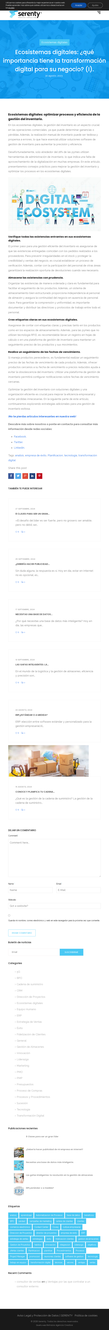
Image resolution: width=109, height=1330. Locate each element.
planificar (48, 1250)
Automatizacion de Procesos (49, 1215)
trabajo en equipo (18, 1262)
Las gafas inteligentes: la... (32, 664)
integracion (65, 1245)
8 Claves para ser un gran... (32, 513)
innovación (50, 1245)
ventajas (81, 1262)
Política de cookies (86, 1315)
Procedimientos (64, 1250)
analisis (19, 455)
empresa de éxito (35, 455)
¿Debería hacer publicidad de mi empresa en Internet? (54, 1149)
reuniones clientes (52, 1256)
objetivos (92, 1245)
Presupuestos (25, 1084)
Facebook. (20, 436)
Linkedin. (19, 447)
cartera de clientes (64, 1221)
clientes (80, 1221)
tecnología (70, 455)
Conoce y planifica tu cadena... (35, 791)
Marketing (23, 1065)
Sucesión (22, 1103)
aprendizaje (26, 1215)
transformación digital (41, 1262)
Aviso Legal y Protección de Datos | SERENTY (45, 1315)
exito (49, 1239)
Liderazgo (23, 1059)
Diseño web (41, 1325)
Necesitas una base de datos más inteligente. (50, 1162)
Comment (13, 836)
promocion (34, 1256)
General (21, 1040)
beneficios (89, 1215)
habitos (37, 1245)
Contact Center (41, 1227)
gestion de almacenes (88, 1239)
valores (70, 1262)
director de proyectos (46, 1233)
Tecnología (23, 1109)
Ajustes (95, 5)
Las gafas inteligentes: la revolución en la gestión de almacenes (59, 1175)
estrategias (37, 1239)
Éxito (20, 1028)
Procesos (80, 1250)
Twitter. (18, 442)
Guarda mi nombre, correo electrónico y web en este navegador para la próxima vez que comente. (54, 920)
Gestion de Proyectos (20, 1245)
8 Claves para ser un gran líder (42, 1136)
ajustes (11, 8)
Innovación (23, 1053)
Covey (56, 1227)
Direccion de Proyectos (21, 1233)
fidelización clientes (65, 1239)
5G (18, 971)
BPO (19, 977)
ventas (92, 1262)
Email (59, 884)
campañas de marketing (41, 1221)
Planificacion (55, 455)
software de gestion (74, 1256)
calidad (21, 1221)
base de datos (73, 1215)
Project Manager (17, 1256)
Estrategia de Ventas (29, 1021)
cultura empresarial (72, 1227)
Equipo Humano (26, 1009)
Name (11, 884)
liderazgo (79, 1245)
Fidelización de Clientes (31, 1034)
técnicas (58, 1262)
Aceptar (78, 5)
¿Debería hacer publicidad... (32, 564)
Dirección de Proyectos (31, 996)
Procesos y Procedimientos (33, 1096)
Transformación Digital (30, 1115)
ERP (19, 1015)
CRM (19, 990)
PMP (19, 1078)
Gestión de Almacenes (30, 1046)
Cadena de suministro (30, 984)
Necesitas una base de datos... (34, 614)
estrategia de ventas (19, 1239)
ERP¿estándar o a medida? (31, 715)
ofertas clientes (17, 1250)
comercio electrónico (20, 1227)
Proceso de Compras (29, 1090)
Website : (12, 900)
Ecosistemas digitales (54, 42)
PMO (20, 1071)
